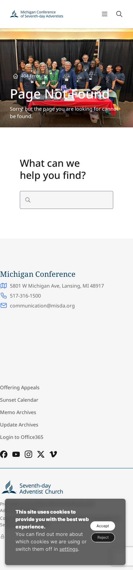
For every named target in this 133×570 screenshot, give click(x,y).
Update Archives (19, 424)
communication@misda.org (42, 305)
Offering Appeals (20, 387)
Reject (103, 537)
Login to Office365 (21, 437)
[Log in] (2, 536)
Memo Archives (18, 412)
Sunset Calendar (19, 399)
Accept (103, 526)
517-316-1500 (25, 295)
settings (68, 549)
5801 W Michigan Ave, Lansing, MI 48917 (57, 285)
